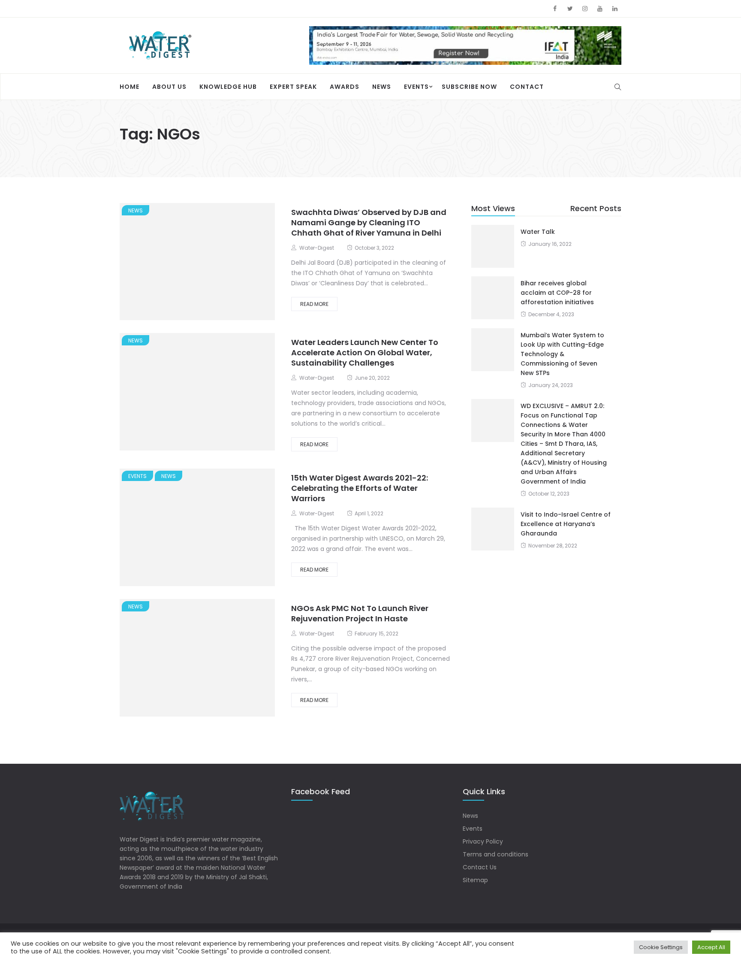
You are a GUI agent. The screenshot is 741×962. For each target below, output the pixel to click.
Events (416, 86)
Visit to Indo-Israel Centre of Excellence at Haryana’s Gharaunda (566, 524)
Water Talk (538, 231)
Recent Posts (595, 208)
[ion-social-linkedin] (614, 8)
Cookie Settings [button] (661, 947)
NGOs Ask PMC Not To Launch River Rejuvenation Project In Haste (359, 613)
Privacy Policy (483, 841)
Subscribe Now (469, 86)
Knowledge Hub (228, 86)
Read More (314, 304)
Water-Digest (316, 247)
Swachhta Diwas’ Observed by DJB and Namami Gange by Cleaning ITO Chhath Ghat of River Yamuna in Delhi (368, 222)
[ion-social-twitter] (569, 8)
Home (129, 86)
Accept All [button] (711, 947)
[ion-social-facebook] (554, 8)
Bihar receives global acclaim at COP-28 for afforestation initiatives (557, 292)
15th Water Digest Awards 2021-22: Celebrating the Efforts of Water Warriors (359, 488)
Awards (344, 86)
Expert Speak (293, 86)
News (381, 86)
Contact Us (480, 867)
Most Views (493, 208)
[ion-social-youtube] (599, 8)
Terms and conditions (495, 854)
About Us (169, 86)
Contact (527, 86)
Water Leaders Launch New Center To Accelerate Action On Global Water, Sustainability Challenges (364, 352)
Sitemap (475, 880)
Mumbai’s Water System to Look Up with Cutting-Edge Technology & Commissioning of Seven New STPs (562, 354)
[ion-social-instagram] (584, 8)
